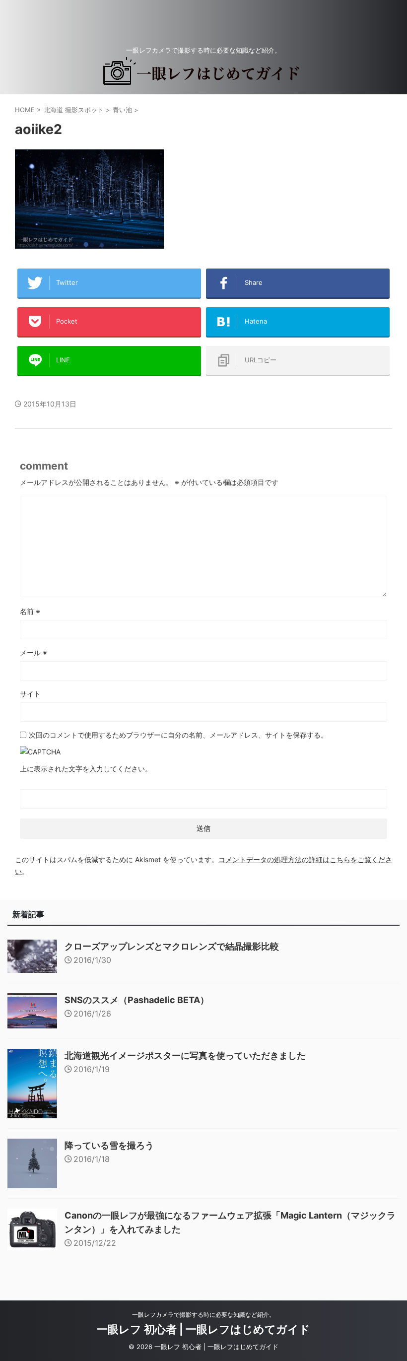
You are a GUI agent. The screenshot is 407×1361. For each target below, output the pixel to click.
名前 (30, 611)
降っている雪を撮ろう (109, 1145)
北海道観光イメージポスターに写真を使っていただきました (185, 1055)
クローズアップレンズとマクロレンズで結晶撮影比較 (172, 946)
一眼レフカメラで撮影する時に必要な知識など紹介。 (203, 1314)
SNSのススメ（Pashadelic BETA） (137, 1000)
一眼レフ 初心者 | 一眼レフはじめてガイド (203, 1329)
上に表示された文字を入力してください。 (86, 768)
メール (33, 652)
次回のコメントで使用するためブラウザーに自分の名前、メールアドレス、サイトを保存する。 (178, 735)
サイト (30, 693)
